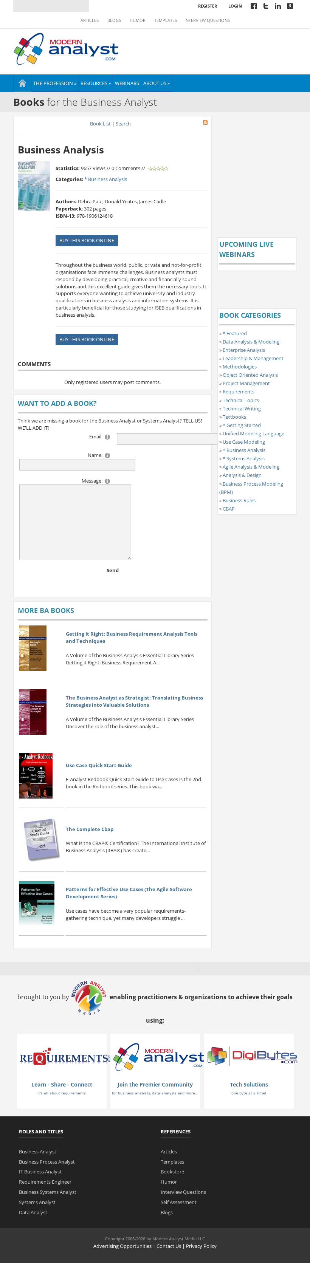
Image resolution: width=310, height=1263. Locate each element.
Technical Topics (241, 400)
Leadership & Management (253, 358)
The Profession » (54, 83)
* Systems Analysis (244, 458)
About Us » (156, 83)
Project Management (246, 383)
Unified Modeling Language (253, 433)
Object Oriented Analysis (250, 374)
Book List (100, 123)
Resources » (96, 83)
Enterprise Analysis (244, 350)
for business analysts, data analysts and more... (155, 1093)
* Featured (235, 333)
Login (235, 6)
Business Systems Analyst (47, 1192)
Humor (138, 20)
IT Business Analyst (40, 1171)
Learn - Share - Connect (61, 1084)
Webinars (127, 83)
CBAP (229, 508)
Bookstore (172, 1171)
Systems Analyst (37, 1202)
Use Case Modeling (244, 441)
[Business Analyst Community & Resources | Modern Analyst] (66, 48)
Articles (90, 20)
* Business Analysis (105, 179)
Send (113, 570)
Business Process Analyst (47, 1161)
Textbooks (234, 416)
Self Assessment (179, 1202)
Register (207, 6)
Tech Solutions (249, 1084)
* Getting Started (242, 425)
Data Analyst (33, 1212)
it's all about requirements (61, 1093)
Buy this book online (86, 240)
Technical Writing (242, 408)
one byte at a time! (248, 1093)
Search (123, 123)
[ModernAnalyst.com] (159, 1056)
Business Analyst (37, 1151)
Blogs (114, 20)
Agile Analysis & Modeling (251, 466)
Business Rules (239, 500)
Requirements (238, 391)
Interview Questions (207, 20)
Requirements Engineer (45, 1181)
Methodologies (240, 366)
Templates (165, 20)
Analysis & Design (242, 475)
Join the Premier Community (155, 1084)
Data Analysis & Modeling (251, 341)
